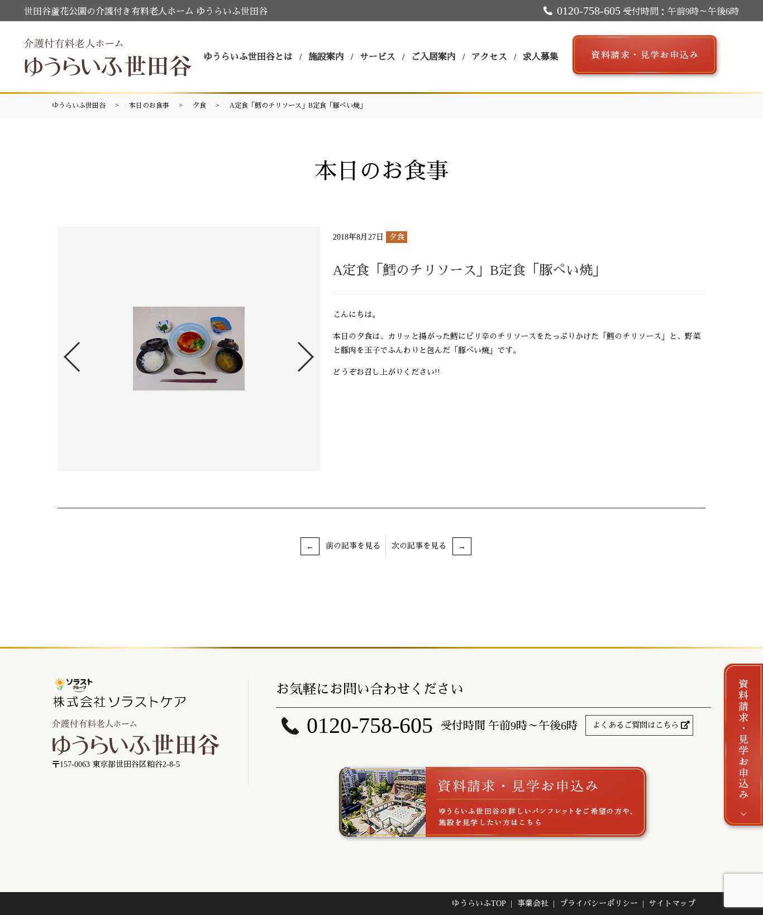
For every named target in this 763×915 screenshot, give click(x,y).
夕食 (199, 105)
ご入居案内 (433, 56)
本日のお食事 (149, 105)
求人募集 (541, 56)
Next (315, 352)
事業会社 (533, 903)
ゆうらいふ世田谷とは (248, 56)
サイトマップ (671, 903)
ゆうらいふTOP (479, 903)
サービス (377, 56)
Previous (63, 352)
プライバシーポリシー (599, 903)
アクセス (489, 56)
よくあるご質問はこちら (636, 725)
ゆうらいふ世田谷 (79, 105)
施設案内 (326, 56)
